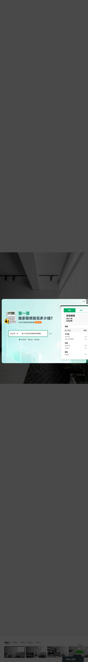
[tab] (69, 310)
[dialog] (44, 331)
